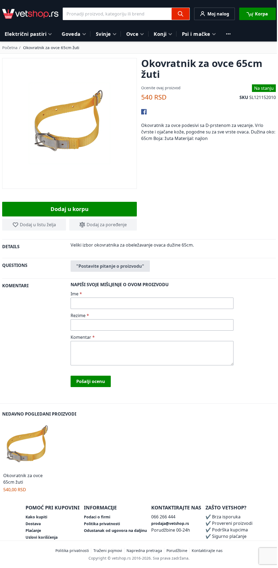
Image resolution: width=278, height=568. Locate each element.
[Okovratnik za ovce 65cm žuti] (27, 445)
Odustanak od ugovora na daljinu (115, 530)
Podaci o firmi (97, 516)
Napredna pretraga (144, 550)
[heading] (36, 248)
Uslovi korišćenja (42, 537)
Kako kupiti (36, 516)
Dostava (33, 523)
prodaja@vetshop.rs (170, 523)
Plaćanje (33, 530)
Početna (10, 47)
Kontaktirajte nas (207, 550)
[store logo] (30, 14)
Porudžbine (176, 550)
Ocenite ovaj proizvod (161, 87)
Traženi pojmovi (107, 550)
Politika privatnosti (102, 523)
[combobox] (126, 14)
